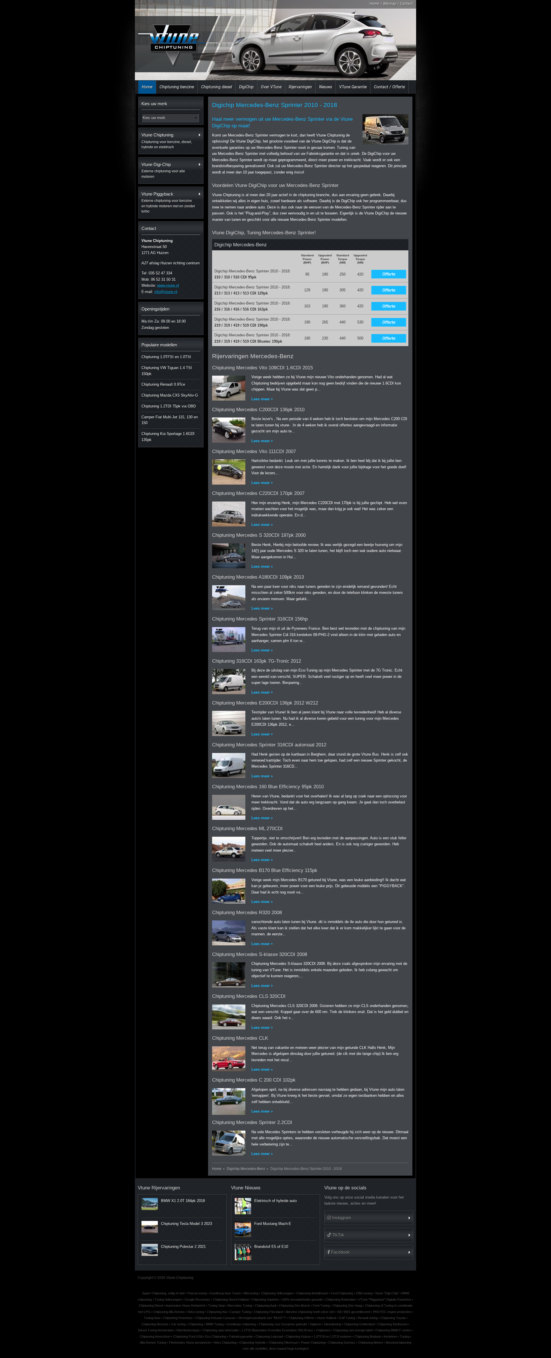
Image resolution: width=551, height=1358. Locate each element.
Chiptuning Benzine (154, 1324)
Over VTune (271, 87)
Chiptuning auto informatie (220, 1330)
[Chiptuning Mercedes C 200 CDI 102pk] (228, 1100)
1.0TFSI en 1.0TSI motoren (333, 1336)
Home (374, 3)
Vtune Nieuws (246, 1188)
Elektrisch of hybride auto (275, 1201)
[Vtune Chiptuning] (171, 41)
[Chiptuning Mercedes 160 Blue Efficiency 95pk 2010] (228, 806)
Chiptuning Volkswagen (277, 1293)
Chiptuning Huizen (298, 1336)
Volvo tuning (195, 1312)
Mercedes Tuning (240, 1305)
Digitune (315, 1324)
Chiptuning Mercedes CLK (240, 1038)
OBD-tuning (364, 1293)
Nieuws (325, 87)
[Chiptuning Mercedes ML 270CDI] (228, 848)
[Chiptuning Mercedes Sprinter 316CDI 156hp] (228, 638)
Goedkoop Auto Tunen (225, 1293)
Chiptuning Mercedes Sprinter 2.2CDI (252, 1122)
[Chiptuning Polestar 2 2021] (149, 1250)
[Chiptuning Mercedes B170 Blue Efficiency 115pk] (228, 890)
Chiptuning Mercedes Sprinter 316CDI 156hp (260, 619)
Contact (406, 3)
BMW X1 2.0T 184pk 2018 (183, 1201)
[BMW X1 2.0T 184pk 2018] (149, 1204)
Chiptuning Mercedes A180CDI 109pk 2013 (258, 577)
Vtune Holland (326, 1318)
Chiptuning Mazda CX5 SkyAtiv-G (169, 395)
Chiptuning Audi (265, 1305)
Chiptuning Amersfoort (155, 1336)
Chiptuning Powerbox (178, 1318)
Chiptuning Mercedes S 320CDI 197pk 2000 (259, 535)
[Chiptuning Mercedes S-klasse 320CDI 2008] (228, 973)
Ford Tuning (321, 1305)
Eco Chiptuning (215, 1336)
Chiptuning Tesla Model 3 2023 (186, 1224)
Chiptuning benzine (177, 87)
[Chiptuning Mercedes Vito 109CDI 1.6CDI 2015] (228, 387)
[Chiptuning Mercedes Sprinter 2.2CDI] (228, 1142)
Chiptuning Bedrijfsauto (312, 1293)
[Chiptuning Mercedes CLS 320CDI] (228, 1016)
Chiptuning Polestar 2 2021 (183, 1246)
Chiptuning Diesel (151, 1305)
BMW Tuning (215, 1324)
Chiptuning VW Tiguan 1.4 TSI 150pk (166, 371)
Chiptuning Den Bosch (294, 1305)
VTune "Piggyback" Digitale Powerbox (384, 1299)
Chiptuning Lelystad (269, 1336)
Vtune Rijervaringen (159, 1188)
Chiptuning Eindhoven (392, 1324)
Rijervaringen (300, 87)
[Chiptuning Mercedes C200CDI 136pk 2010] (228, 429)
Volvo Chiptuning (225, 1342)
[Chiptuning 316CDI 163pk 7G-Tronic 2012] (228, 680)
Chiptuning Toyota (393, 1318)
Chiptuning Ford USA (187, 1336)
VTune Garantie (353, 87)
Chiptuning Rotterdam (340, 1299)
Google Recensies (197, 1299)
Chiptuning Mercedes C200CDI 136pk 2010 (258, 409)
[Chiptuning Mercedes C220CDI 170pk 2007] (228, 513)
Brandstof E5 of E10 (271, 1246)
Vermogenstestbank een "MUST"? (262, 1318)
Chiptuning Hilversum (283, 1342)
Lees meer (260, 399)
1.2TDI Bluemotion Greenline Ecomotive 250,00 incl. (277, 1330)
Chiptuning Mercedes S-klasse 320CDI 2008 (259, 954)
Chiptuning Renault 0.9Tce (163, 384)
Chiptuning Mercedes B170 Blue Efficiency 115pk (264, 870)
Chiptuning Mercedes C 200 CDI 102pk (254, 1080)
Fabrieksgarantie (241, 1336)
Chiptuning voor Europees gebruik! (283, 1324)
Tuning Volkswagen (168, 1299)
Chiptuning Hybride (252, 1342)
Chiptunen (323, 1330)
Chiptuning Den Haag (347, 1305)
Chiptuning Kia (217, 1312)
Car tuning (178, 1324)
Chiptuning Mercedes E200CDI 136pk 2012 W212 (265, 703)
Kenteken (390, 1336)
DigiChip (246, 87)
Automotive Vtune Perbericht (185, 1305)
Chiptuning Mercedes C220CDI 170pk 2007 (258, 493)
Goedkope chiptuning (241, 1324)
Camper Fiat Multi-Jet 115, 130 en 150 (169, 420)
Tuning (404, 1336)
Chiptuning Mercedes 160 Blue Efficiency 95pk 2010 (268, 786)
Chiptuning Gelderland (359, 1324)
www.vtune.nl (168, 285)
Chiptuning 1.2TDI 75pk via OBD (168, 406)
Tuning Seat (216, 1305)
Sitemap (389, 3)
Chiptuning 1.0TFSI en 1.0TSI (166, 357)
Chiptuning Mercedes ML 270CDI (247, 828)
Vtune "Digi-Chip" (387, 1293)
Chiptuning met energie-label (352, 1330)
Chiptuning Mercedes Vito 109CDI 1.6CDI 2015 (262, 367)
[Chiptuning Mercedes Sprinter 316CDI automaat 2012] (228, 764)
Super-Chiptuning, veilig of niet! (163, 1293)
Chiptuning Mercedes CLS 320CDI (249, 996)
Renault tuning (368, 1318)
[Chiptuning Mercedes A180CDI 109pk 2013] (228, 596)
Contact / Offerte (389, 87)
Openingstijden (155, 309)
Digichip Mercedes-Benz (246, 1168)
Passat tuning (197, 1293)
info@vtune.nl (165, 292)
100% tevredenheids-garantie (302, 1299)
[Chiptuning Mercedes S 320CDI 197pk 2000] (228, 555)
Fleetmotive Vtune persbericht (190, 1342)
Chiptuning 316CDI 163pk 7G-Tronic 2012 (256, 661)
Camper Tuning (240, 1312)
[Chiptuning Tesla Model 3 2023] (149, 1227)
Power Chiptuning (313, 1342)
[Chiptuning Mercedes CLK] (228, 1057)
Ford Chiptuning (342, 1293)
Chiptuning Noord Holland (231, 1299)
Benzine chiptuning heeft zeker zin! (310, 1312)
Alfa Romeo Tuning (153, 1342)
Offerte (388, 274)
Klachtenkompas (188, 1330)
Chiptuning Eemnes (341, 1342)
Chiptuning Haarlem (265, 1299)
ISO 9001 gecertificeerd (353, 1312)
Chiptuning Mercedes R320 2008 (247, 912)
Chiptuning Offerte (301, 1318)
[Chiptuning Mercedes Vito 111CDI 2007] (228, 471)
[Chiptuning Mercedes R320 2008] (228, 932)
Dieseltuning (332, 1324)
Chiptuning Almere (370, 1342)
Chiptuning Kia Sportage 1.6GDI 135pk (168, 437)
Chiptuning (195, 1324)
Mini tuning (251, 1293)
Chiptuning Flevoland (268, 1312)
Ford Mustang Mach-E (272, 1224)
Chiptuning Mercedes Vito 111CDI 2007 (254, 451)
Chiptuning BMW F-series (393, 1330)
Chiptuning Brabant (367, 1336)
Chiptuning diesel (216, 87)
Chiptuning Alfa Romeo (169, 1312)
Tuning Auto (152, 1318)
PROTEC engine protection (392, 1312)
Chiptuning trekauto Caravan (215, 1318)
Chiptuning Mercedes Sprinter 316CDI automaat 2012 (269, 745)
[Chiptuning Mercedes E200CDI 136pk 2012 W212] (228, 722)
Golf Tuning (347, 1318)
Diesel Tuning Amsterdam (156, 1330)
